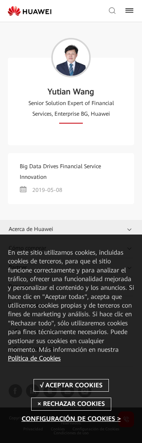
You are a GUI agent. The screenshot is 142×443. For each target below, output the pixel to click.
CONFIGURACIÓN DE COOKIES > (71, 418)
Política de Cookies (34, 358)
